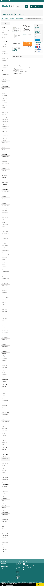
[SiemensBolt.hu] (7, 6)
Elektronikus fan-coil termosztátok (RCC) (5, 101)
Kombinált (5, 144)
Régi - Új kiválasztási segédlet (18, 576)
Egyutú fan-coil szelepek (5, 303)
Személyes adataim (4, 566)
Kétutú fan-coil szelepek (5, 307)
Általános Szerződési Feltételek (18, 571)
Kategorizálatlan (5, 514)
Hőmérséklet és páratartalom (5, 485)
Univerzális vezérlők (4, 550)
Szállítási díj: (37, 27)
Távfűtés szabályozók (4, 441)
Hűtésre (4, 81)
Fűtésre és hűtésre (4, 84)
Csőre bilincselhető (4, 466)
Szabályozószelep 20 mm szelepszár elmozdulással (5, 280)
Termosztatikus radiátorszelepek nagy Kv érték (5, 207)
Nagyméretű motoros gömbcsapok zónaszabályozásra (5, 295)
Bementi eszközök (4, 436)
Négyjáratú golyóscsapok (4, 319)
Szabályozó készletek (4, 359)
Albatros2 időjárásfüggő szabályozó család (5, 355)
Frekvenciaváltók (5, 409)
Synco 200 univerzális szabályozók (4, 449)
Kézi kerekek (5, 231)
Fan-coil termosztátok (4, 89)
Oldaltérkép (18, 578)
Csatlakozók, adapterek (5, 229)
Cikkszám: (25, 34)
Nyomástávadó (5, 477)
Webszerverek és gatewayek (5, 427)
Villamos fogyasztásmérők (5, 180)
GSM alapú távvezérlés (4, 77)
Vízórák (4, 173)
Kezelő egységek (4, 394)
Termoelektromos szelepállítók (5, 239)
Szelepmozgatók (5, 41)
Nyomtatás (26, 49)
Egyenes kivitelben (4, 195)
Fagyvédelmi (5, 142)
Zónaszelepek (5, 283)
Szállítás (17, 573)
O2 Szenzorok (5, 547)
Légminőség (5, 498)
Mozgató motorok (7, 11)
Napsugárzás (5, 479)
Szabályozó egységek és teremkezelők (4, 364)
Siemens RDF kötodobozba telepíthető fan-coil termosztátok (5, 115)
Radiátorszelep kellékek (5, 225)
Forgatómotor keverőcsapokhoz (5, 37)
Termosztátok (16, 11)
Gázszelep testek (4, 527)
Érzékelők (11, 14)
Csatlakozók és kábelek (5, 371)
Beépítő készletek (4, 171)
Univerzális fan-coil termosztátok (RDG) (5, 121)
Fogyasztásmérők (25, 11)
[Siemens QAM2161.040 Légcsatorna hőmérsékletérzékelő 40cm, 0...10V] (17, 36)
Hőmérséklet (5, 454)
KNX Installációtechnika (5, 411)
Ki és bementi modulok (5, 415)
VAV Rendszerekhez (5, 150)
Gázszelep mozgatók (4, 524)
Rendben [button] (40, 584)
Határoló (4, 140)
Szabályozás (5, 14)
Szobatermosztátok (5, 74)
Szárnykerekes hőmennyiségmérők (5, 167)
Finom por (5, 510)
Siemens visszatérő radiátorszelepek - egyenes (5, 217)
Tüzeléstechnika (19, 14)
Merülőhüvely (5, 512)
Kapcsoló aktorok (4, 418)
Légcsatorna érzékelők (5, 459)
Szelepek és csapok (35, 11)
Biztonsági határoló (4, 146)
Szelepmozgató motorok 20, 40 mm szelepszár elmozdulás (5, 52)
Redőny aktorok (6, 421)
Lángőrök (4, 537)
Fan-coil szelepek (4, 300)
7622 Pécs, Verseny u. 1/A (29, 565)
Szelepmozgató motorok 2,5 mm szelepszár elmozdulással (5, 59)
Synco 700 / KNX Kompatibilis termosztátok (5, 404)
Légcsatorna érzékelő (5, 492)
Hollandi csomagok (4, 343)
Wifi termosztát (5, 86)
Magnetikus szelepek (4, 340)
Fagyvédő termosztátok (4, 153)
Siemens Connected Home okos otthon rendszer (5, 380)
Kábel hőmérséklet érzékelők (4, 474)
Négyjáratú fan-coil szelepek (5, 310)
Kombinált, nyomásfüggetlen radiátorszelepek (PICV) (5, 245)
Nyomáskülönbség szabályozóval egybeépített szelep (5, 257)
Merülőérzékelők (5, 463)
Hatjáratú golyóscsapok (4, 323)
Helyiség (4, 456)
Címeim (2, 565)
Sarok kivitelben (4, 199)
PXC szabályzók (4, 445)
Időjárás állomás (4, 508)
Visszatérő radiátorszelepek (5, 211)
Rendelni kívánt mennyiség (37, 32)
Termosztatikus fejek (5, 234)
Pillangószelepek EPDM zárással (5, 336)
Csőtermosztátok (5, 135)
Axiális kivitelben (4, 202)
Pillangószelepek (5, 327)
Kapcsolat (17, 566)
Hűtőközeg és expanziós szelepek (5, 348)
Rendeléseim (3, 563)
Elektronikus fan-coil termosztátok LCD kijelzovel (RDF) (5, 108)
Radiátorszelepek (5, 189)
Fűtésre (4, 79)
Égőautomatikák (5, 519)
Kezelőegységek (5, 433)
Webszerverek (5, 400)
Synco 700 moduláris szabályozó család (5, 386)
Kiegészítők (5, 131)
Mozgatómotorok (5, 542)
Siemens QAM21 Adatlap (17, 73)
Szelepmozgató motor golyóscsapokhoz (5, 32)
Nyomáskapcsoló (5, 482)
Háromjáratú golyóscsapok (4, 316)
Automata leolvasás (4, 176)
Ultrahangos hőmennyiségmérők (5, 162)
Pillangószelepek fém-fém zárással (5, 331)
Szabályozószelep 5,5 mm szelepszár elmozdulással (5, 265)
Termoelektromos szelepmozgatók (5, 66)
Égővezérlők (5, 521)
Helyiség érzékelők (4, 489)
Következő (19, 35)
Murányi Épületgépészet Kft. (11, 581)
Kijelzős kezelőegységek (5, 533)
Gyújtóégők (5, 530)
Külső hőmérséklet (4, 469)
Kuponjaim (3, 568)
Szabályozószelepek (5, 250)
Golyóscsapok (5, 313)
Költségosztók (5, 182)
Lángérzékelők (5, 535)
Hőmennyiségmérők (5, 159)
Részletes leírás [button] (9, 585)
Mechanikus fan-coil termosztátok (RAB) (4, 94)
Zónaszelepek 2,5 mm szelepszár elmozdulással (5, 288)
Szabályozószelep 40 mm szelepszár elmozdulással (5, 273)
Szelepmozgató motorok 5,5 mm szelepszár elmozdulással (5, 46)
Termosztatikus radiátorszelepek (5, 192)
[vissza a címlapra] (2, 18)
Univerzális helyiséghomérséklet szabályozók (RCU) (5, 127)
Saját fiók (3, 561)
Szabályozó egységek (4, 391)
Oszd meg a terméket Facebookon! (27, 47)
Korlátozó (5, 138)
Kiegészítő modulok (4, 368)
